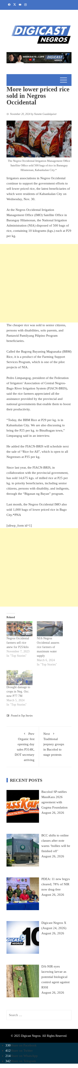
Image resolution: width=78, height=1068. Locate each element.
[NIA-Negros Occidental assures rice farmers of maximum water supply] (50, 628)
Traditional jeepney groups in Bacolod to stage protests (53, 744)
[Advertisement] (39, 283)
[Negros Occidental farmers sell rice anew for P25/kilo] (19, 628)
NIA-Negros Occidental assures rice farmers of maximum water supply (48, 647)
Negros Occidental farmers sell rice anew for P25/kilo (17, 643)
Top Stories (27, 715)
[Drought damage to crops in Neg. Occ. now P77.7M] (19, 677)
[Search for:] (39, 1015)
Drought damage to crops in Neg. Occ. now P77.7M (18, 692)
